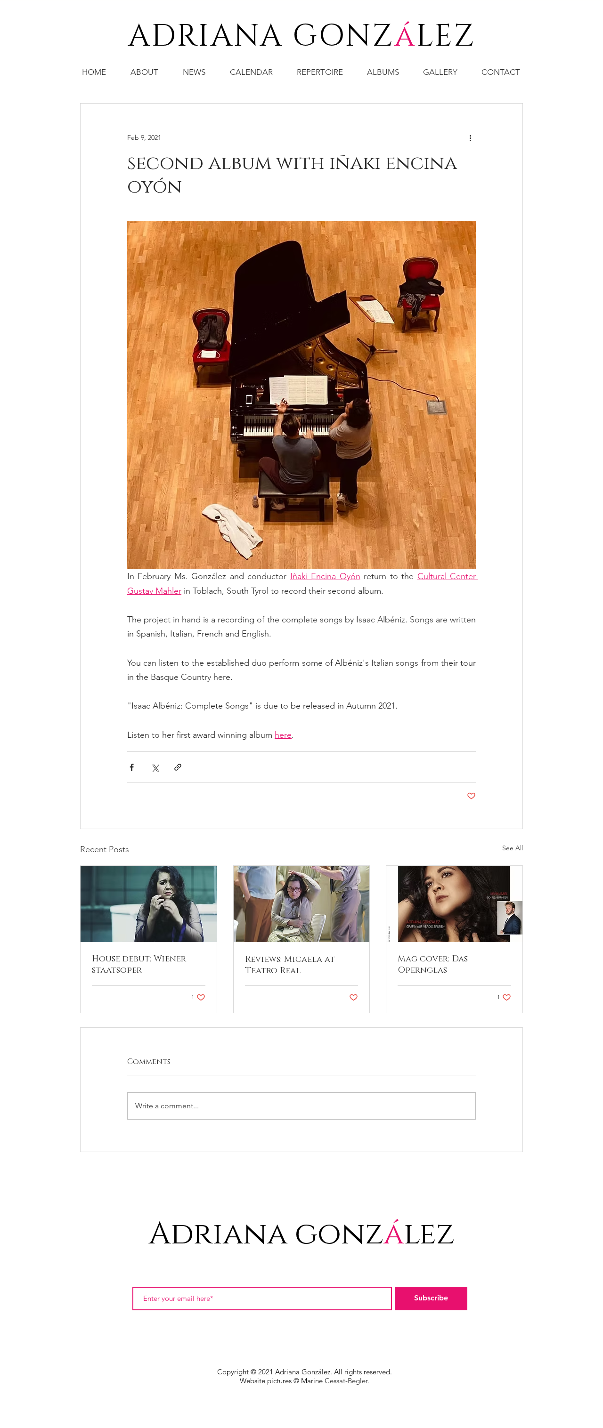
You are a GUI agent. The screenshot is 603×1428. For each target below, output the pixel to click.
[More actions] (470, 137)
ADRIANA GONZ (261, 36)
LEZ (446, 36)
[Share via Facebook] (131, 767)
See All (512, 848)
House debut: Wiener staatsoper (139, 964)
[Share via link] (177, 767)
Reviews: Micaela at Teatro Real (290, 965)
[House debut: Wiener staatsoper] (149, 904)
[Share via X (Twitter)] (154, 767)
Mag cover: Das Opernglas (433, 964)
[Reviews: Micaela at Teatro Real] (302, 904)
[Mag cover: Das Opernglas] (454, 904)
